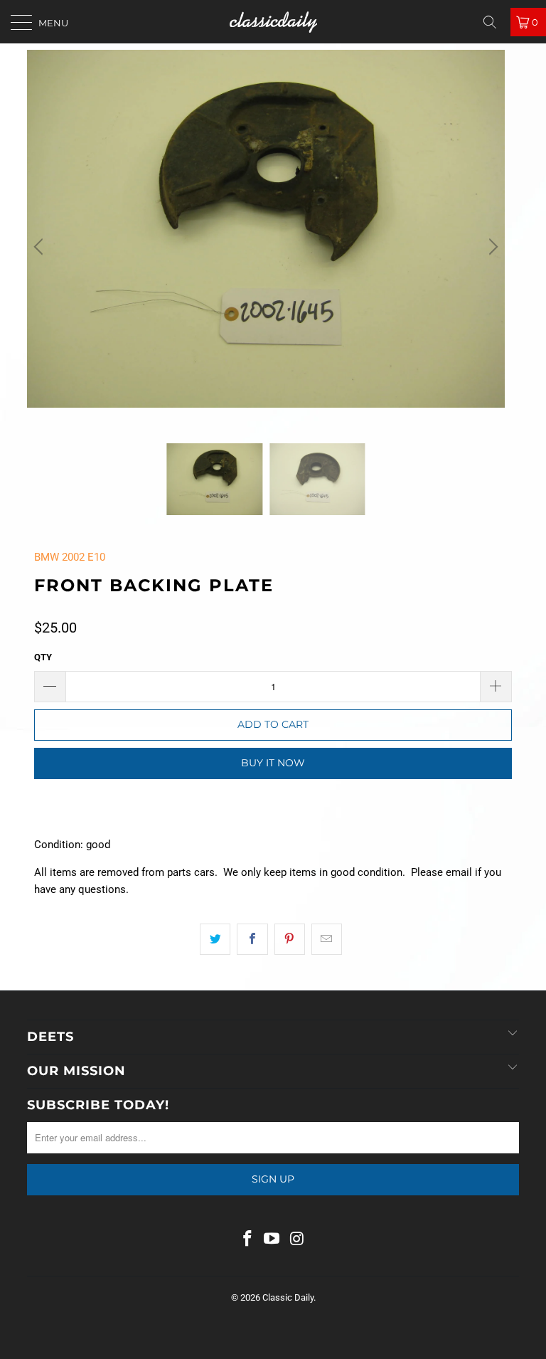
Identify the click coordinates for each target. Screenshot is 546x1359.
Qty (43, 657)
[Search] (495, 22)
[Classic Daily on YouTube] (272, 1240)
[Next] (491, 246)
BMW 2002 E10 (69, 557)
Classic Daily (288, 1297)
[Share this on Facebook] (252, 939)
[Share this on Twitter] (215, 939)
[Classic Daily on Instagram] (297, 1240)
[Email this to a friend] (326, 939)
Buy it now (273, 762)
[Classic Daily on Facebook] (247, 1240)
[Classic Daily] (273, 21)
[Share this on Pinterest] (289, 939)
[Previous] (40, 246)
